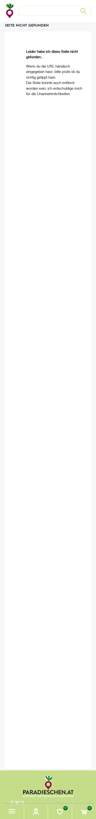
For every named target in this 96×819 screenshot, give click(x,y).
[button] (12, 812)
